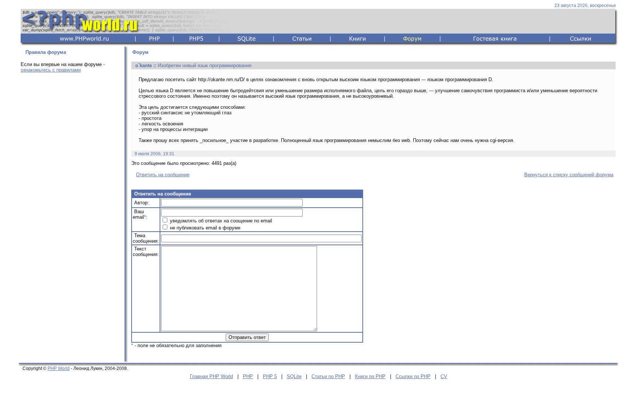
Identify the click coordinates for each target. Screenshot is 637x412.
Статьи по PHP (328, 376)
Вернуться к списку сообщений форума (568, 174)
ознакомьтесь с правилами (51, 70)
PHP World (59, 368)
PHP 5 (270, 376)
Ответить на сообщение (162, 174)
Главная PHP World (211, 376)
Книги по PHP (370, 376)
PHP (248, 376)
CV (444, 376)
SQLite (294, 376)
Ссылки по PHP (413, 376)
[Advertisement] (70, 194)
